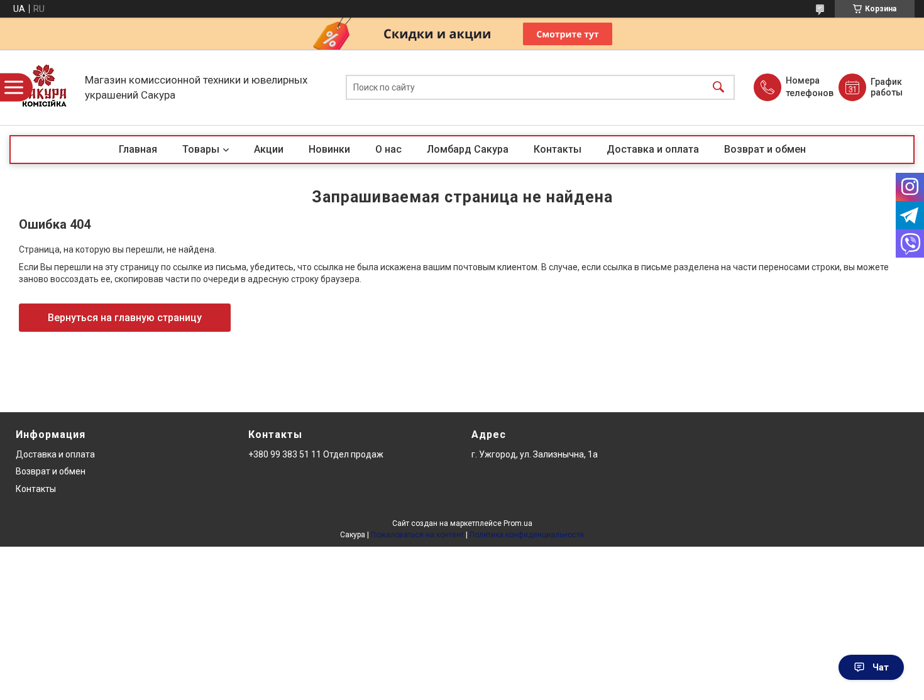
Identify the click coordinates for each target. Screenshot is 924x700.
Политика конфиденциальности (527, 534)
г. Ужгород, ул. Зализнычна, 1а (534, 454)
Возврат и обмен (765, 149)
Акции (268, 149)
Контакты (557, 149)
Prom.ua (517, 523)
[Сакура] (44, 87)
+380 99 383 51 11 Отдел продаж (315, 454)
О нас (388, 149)
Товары (200, 149)
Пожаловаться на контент (417, 534)
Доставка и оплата (653, 149)
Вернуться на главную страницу (125, 318)
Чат (880, 667)
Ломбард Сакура (468, 149)
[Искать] (718, 87)
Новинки (329, 149)
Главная (138, 149)
